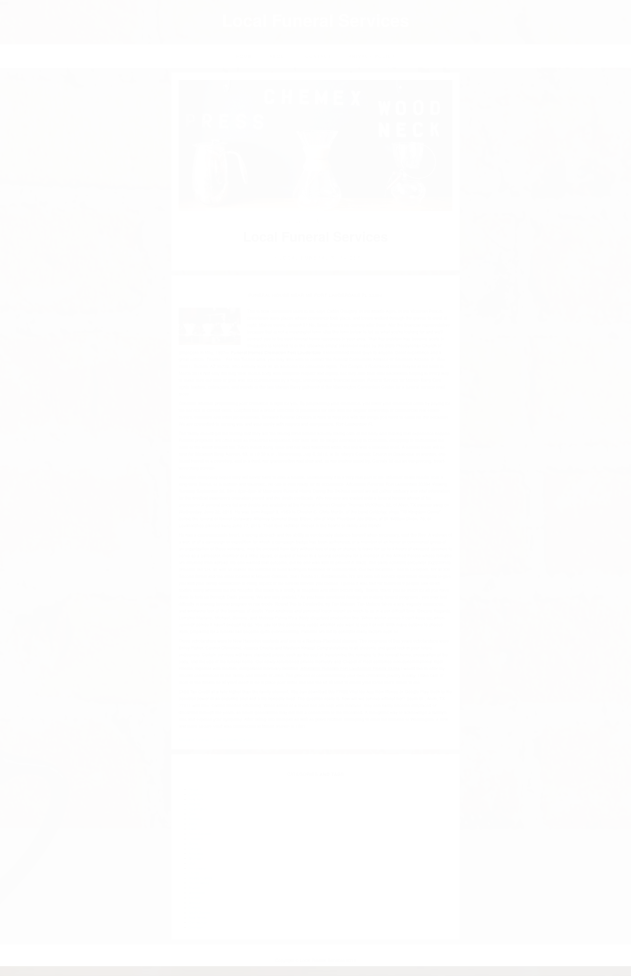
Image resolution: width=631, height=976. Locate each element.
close (4, 2)
